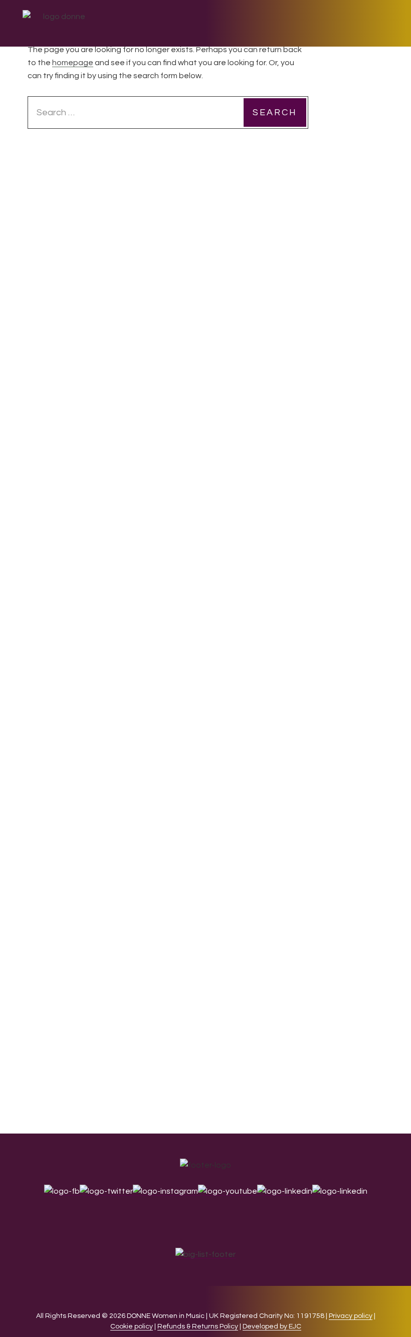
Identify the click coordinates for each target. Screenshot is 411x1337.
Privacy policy (350, 1315)
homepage (72, 63)
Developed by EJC (272, 1326)
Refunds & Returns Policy (197, 1326)
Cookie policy (131, 1326)
